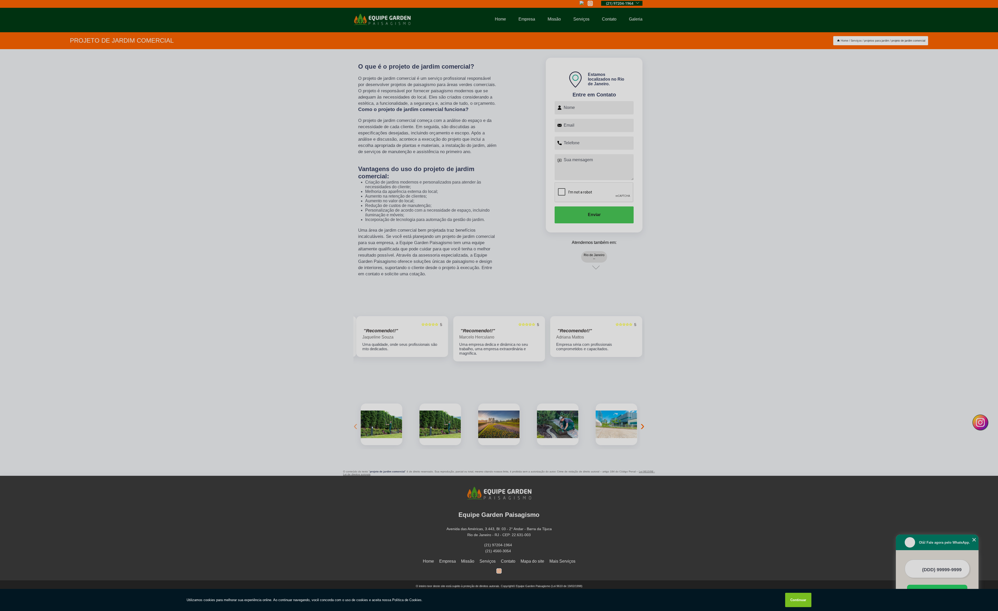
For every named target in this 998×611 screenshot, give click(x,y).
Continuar (798, 600)
